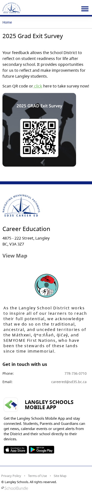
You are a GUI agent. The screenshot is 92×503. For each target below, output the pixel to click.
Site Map (60, 476)
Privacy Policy (11, 476)
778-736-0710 (76, 373)
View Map (14, 255)
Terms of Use (37, 476)
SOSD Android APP (41, 450)
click (37, 86)
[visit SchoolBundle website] (44, 488)
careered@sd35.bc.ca (69, 381)
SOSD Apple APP (15, 450)
